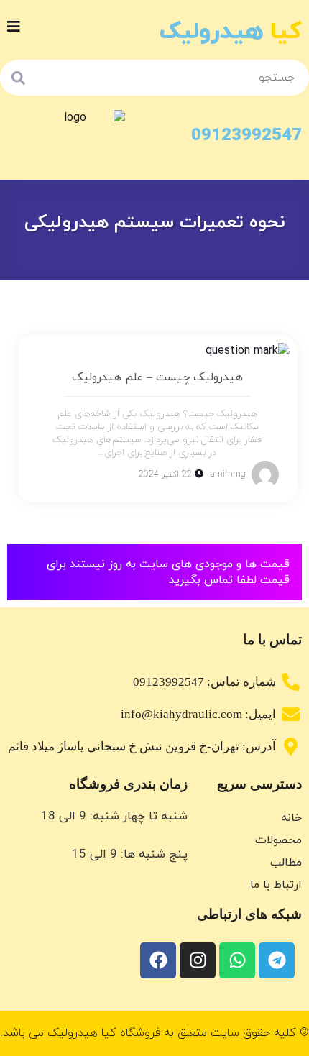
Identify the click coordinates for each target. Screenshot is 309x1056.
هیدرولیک (231, 32)
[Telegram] (277, 960)
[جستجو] (18, 78)
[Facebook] (158, 960)
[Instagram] (198, 960)
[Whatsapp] (237, 960)
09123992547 (246, 136)
